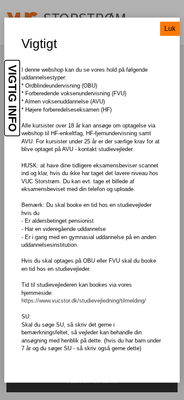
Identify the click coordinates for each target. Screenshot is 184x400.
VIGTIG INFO (12, 97)
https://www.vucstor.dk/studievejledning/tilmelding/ (83, 300)
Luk (169, 28)
